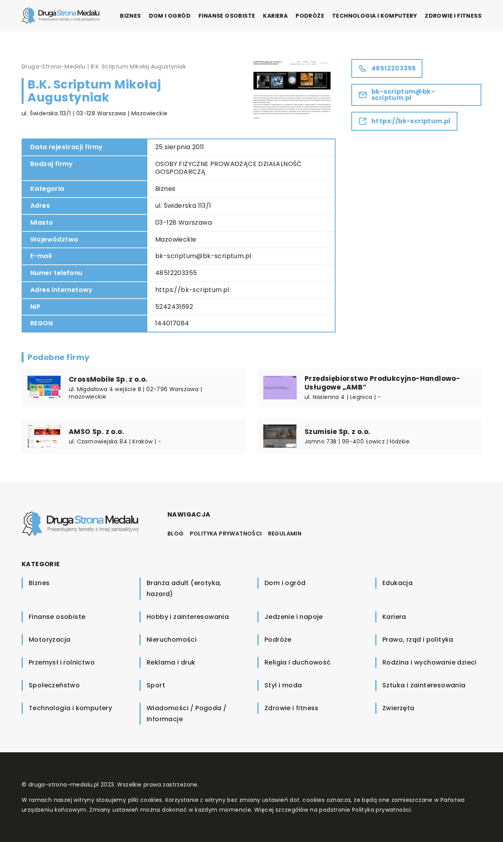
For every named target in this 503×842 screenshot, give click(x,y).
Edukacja (397, 582)
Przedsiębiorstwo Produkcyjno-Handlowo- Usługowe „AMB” (382, 382)
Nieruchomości (171, 639)
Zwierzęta (398, 708)
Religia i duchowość (297, 662)
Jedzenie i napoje (293, 616)
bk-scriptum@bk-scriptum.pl (203, 255)
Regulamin (285, 533)
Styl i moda (283, 685)
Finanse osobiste (226, 16)
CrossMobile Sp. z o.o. (108, 379)
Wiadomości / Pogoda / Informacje (186, 714)
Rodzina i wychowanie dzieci (429, 662)
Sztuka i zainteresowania (424, 685)
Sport (156, 685)
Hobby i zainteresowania (188, 616)
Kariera (275, 16)
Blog (175, 533)
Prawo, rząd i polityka (417, 639)
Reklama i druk (171, 662)
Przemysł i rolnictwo (62, 662)
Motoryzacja (49, 639)
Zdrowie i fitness (453, 16)
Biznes (130, 16)
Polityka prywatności (226, 533)
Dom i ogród (170, 16)
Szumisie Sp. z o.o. (338, 431)
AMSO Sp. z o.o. (96, 431)
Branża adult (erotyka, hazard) (184, 588)
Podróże (310, 16)
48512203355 (176, 272)
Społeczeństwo (54, 685)
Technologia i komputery (374, 16)
